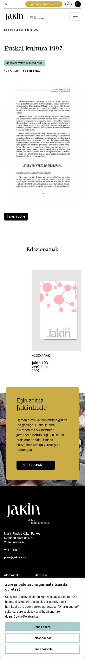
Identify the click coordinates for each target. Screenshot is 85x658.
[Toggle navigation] (75, 16)
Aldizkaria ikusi (46, 344)
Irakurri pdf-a (16, 216)
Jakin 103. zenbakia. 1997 (40, 367)
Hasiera (8, 29)
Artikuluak (32, 71)
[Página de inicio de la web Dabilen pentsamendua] (24, 16)
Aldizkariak (11, 575)
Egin (32, 465)
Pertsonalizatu (42, 638)
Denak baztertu (43, 649)
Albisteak (41, 575)
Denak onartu (42, 627)
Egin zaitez (44, 4)
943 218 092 (12, 549)
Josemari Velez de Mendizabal (24, 63)
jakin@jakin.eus (15, 557)
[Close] (82, 580)
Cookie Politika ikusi (26, 616)
